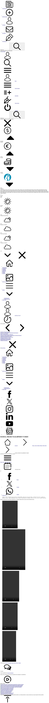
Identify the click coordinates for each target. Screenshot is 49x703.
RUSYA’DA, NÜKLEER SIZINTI (5, 692)
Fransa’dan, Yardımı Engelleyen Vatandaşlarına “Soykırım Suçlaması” (11, 335)
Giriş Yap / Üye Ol (17, 315)
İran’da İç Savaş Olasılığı (4, 333)
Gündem (38, 445)
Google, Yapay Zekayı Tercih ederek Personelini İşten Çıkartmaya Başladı (11, 685)
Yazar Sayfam (17, 103)
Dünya (33, 445)
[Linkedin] (9, 419)
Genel (36, 445)
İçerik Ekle (16, 95)
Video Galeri (44, 445)
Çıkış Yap (16, 110)
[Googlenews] (9, 434)
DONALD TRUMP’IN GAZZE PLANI (6, 337)
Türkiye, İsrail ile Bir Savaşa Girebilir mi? (6, 334)
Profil (15, 81)
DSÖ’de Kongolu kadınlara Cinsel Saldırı (6, 688)
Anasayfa (16, 445)
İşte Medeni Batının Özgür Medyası (5, 338)
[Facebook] (9, 397)
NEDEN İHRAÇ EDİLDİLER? (5, 339)
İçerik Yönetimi (17, 88)
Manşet (41, 445)
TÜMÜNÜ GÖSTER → (4, 340)
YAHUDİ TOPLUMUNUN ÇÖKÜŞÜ (6, 690)
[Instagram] (9, 412)
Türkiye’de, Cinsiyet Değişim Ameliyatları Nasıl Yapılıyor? (9, 332)
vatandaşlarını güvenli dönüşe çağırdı (6, 336)
